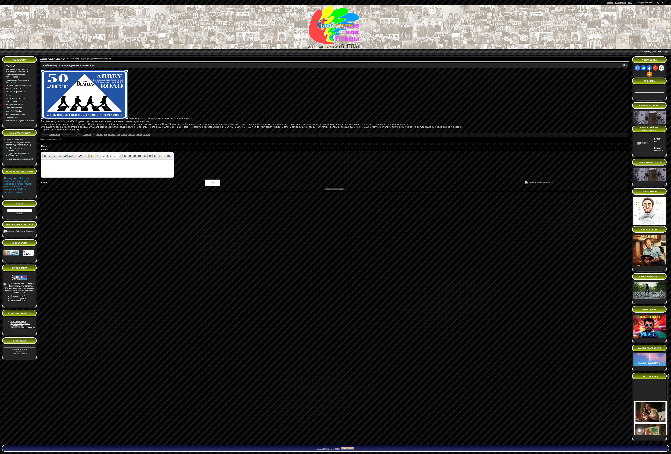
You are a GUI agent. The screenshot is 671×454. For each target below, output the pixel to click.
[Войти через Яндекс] (655, 68)
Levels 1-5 (146, 135)
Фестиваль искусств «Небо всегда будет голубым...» (18, 144)
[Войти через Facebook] (649, 68)
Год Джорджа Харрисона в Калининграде (17, 154)
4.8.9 (118, 135)
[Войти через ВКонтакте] (643, 68)
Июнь (58, 58)
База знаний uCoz (18, 300)
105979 (139, 135)
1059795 (99, 135)
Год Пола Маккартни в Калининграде (16, 149)
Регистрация (620, 3)
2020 (51, 58)
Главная (610, 3)
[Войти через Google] (661, 68)
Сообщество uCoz (18, 298)
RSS (666, 52)
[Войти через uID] (637, 68)
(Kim (105, 135)
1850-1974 (112, 135)
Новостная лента (18, 321)
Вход (630, 3)
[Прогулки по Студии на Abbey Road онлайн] (649, 224)
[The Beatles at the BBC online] (649, 124)
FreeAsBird (87, 135)
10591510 (131, 135)
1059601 (124, 135)
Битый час (657, 140)
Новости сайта (12, 139)
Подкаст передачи (658, 149)
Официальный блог (19, 296)
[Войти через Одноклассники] (649, 74)
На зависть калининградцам (18, 159)
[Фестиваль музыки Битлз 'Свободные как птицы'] (11, 255)
